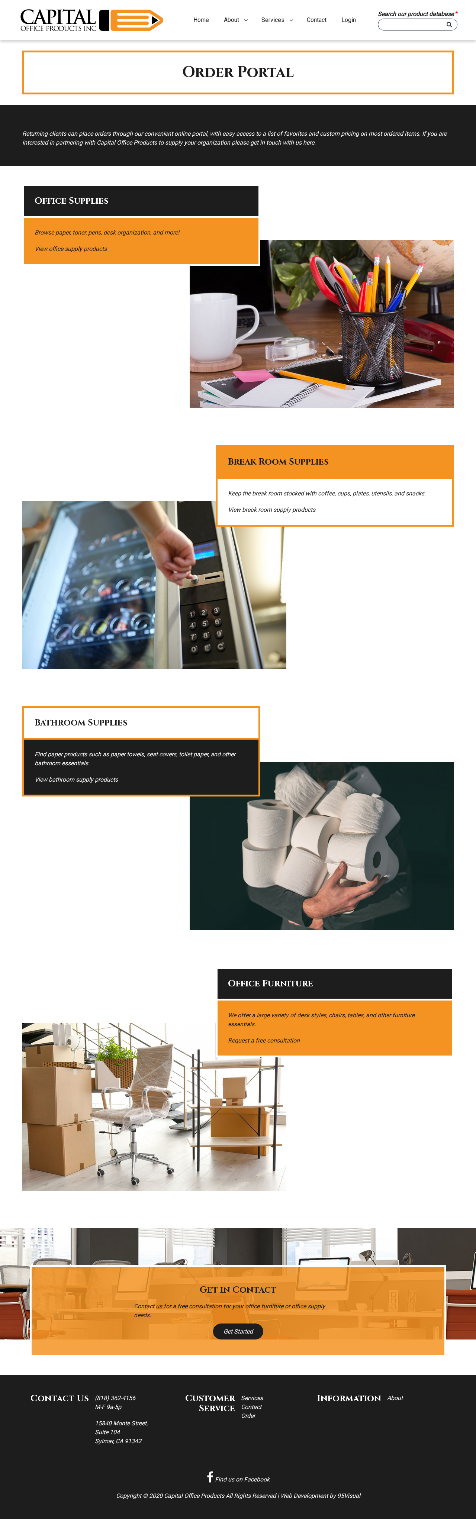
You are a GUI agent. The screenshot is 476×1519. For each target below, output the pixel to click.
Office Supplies (72, 201)
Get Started (238, 1331)
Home (201, 19)
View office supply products (71, 248)
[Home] (95, 20)
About (231, 19)
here (308, 142)
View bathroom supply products (76, 779)
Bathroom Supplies (81, 723)
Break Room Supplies (278, 462)
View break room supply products (271, 509)
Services (272, 19)
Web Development (304, 1495)
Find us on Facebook (241, 1479)
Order (248, 1415)
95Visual (348, 1495)
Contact (317, 19)
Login (348, 19)
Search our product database (416, 13)
